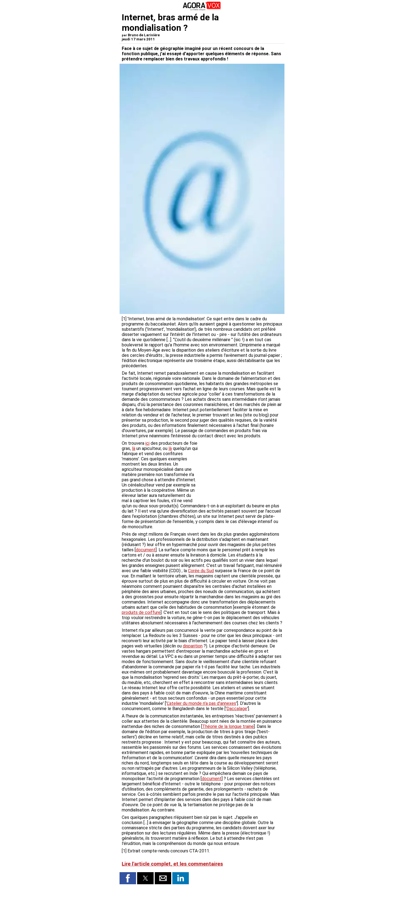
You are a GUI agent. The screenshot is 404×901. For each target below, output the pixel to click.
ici (147, 443)
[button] (128, 878)
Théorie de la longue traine (228, 726)
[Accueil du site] (202, 9)
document (146, 549)
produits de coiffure (141, 612)
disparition (193, 646)
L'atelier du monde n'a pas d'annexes (201, 703)
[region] (241, 469)
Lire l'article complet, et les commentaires (172, 864)
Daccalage (236, 708)
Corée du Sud (201, 570)
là (133, 448)
